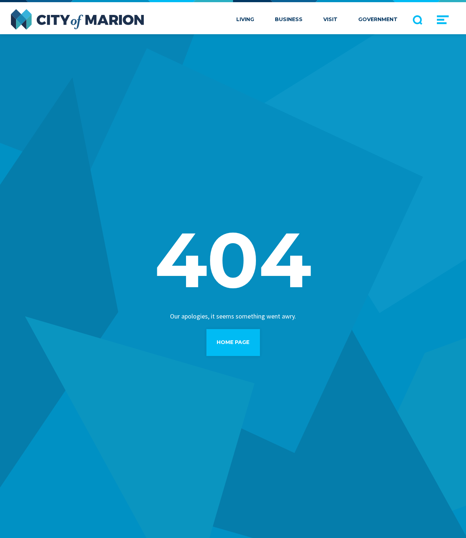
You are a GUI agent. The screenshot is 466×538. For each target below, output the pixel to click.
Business (289, 19)
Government (378, 19)
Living (245, 19)
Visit (330, 19)
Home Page (233, 342)
